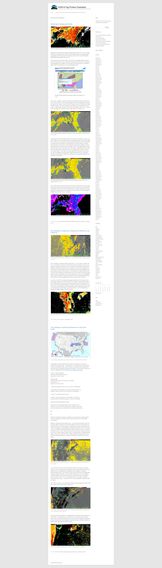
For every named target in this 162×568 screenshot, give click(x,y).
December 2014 (99, 175)
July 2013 (97, 200)
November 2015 (99, 158)
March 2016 (98, 152)
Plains (97, 263)
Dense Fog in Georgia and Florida (61, 24)
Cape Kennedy (79, 154)
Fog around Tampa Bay (100, 38)
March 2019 (98, 100)
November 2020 (99, 79)
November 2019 (99, 92)
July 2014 (97, 182)
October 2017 (98, 123)
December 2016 (99, 138)
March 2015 (98, 170)
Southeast (82, 221)
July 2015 (97, 164)
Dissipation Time (68, 221)
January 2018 (98, 118)
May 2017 (97, 130)
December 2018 (99, 103)
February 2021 (98, 74)
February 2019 (98, 102)
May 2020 (97, 86)
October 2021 (98, 62)
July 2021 (97, 67)
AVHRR (97, 231)
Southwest (98, 269)
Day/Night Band (99, 237)
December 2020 (99, 77)
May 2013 (97, 203)
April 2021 (97, 71)
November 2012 (99, 213)
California (62, 319)
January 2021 (98, 76)
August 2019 (98, 97)
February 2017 (98, 135)
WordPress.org (98, 305)
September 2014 (99, 179)
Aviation (97, 232)
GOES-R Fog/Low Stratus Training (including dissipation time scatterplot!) (70, 12)
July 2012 (97, 219)
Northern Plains (99, 260)
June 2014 (97, 184)
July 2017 (97, 127)
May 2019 (97, 99)
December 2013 (99, 193)
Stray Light (98, 270)
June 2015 (97, 165)
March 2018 (98, 115)
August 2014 (98, 181)
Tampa (70, 154)
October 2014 (98, 178)
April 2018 (97, 114)
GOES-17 (97, 249)
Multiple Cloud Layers (76, 221)
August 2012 (98, 217)
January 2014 (98, 191)
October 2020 (98, 80)
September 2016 (99, 143)
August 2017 (98, 126)
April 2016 (97, 150)
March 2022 (98, 57)
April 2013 (97, 205)
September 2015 (99, 161)
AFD (96, 226)
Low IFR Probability (99, 251)
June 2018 (97, 111)
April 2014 (97, 187)
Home (52, 12)
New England (98, 258)
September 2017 (99, 124)
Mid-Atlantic (98, 252)
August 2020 (98, 83)
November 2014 (99, 176)
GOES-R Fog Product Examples (72, 7)
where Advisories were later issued (65, 521)
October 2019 (98, 94)
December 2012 (99, 211)
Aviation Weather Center (78, 370)
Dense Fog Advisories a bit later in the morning (65, 368)
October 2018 (98, 106)
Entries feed (98, 302)
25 (107, 290)
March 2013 (98, 206)
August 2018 (98, 108)
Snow (97, 266)
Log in (97, 300)
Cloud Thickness (99, 235)
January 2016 (98, 155)
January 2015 (98, 173)
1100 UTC (86, 138)
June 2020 (97, 85)
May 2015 (97, 167)
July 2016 (97, 146)
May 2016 (97, 149)
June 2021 (97, 68)
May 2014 (97, 185)
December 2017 (99, 120)
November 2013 (99, 194)
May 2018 (97, 112)
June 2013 (97, 202)
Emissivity (97, 243)
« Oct (97, 293)
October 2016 (98, 141)
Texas (97, 275)
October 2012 (98, 214)
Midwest (97, 254)
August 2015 (98, 162)
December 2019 (99, 91)
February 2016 (98, 153)
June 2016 (97, 147)
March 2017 (98, 133)
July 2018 (97, 109)
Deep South (62, 221)
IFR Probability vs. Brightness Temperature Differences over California (70, 231)
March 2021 (98, 73)
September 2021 (99, 64)
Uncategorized (98, 276)
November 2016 (99, 140)
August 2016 (98, 144)
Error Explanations (99, 244)
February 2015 (98, 171)
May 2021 (97, 70)
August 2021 (98, 65)
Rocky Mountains (73, 551)
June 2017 (97, 129)
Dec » (99, 293)
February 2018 (98, 117)
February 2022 (98, 59)
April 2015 (97, 168)
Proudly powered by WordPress (56, 562)
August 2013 (98, 199)
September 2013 (99, 197)
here (78, 54)
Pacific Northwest (66, 551)
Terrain (97, 273)
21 (98, 290)
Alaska (97, 228)
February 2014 (98, 190)
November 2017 (99, 121)
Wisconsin (97, 278)
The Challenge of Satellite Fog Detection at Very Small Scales (68, 328)
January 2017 (98, 137)
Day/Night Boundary (99, 238)
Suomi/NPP (98, 272)
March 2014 (98, 188)
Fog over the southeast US (101, 39)
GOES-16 (97, 247)
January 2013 (98, 209)
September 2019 (99, 95)
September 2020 (99, 82)
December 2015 (99, 156)
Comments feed (99, 303)
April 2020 (97, 88)
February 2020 (98, 89)
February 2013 (98, 208)
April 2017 (97, 132)
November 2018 (99, 105)
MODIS (61, 551)
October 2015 (98, 159)
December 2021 (99, 61)
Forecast (97, 246)
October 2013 (98, 196)
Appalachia (98, 229)
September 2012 (99, 216)
